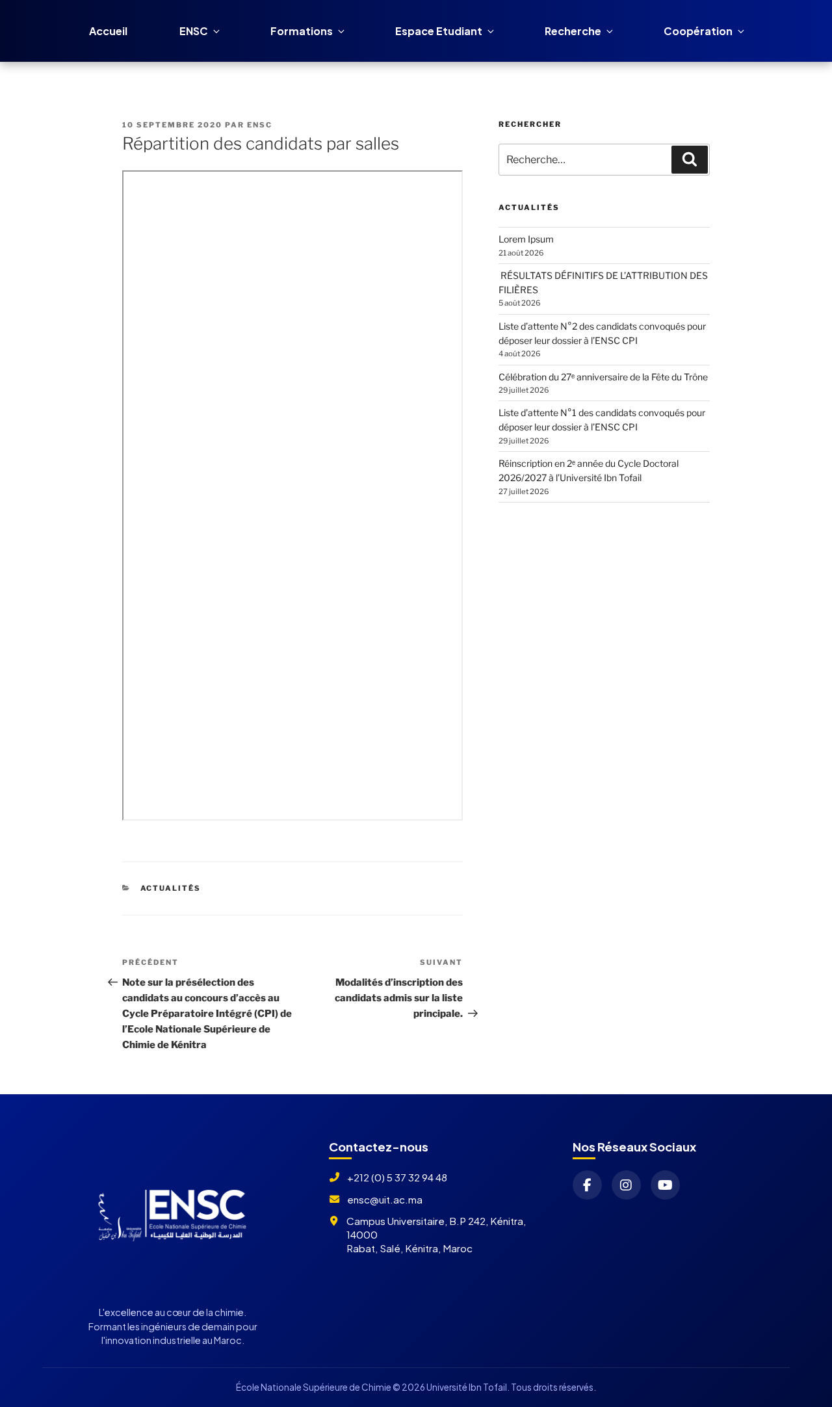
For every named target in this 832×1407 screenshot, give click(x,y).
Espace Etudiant (438, 31)
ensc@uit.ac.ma (384, 1199)
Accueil (108, 31)
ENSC (193, 31)
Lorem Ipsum (526, 238)
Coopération (698, 31)
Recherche (573, 31)
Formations (301, 31)
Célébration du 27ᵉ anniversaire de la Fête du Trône (603, 376)
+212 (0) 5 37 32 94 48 (397, 1177)
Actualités (171, 888)
